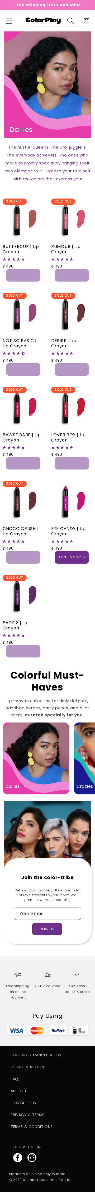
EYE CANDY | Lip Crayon (68, 531)
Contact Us (23, 1103)
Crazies (85, 786)
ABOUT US (20, 1091)
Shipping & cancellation (36, 1055)
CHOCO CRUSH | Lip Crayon (21, 531)
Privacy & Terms (28, 1114)
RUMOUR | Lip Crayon (66, 249)
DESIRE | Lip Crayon (64, 343)
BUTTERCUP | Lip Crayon (21, 249)
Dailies (12, 786)
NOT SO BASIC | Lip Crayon (20, 343)
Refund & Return (27, 1067)
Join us (47, 929)
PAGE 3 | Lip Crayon (16, 625)
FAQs (16, 1079)
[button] (9, 21)
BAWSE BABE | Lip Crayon (22, 437)
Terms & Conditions (32, 1126)
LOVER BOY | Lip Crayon (68, 437)
